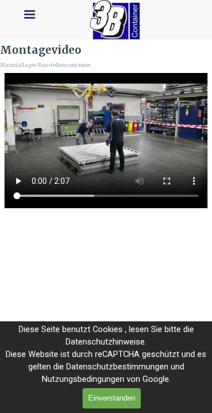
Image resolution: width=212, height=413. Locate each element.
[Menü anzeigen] (29, 14)
